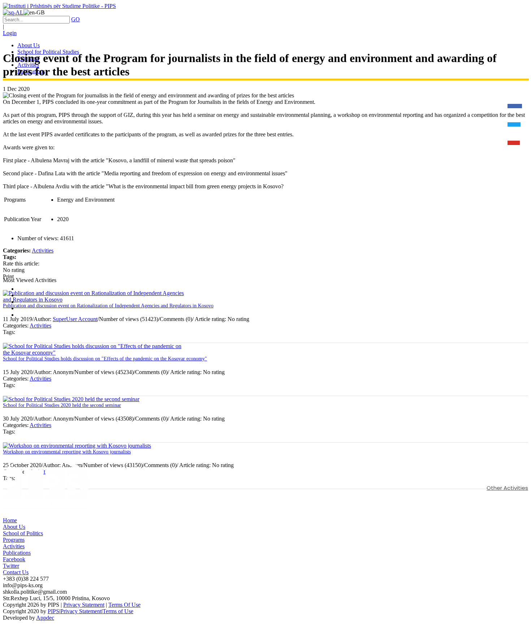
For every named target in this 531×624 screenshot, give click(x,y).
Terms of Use (118, 611)
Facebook (14, 559)
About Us (14, 527)
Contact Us (16, 572)
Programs (14, 540)
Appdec (45, 618)
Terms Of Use (124, 605)
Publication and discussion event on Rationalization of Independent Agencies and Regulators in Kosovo (108, 305)
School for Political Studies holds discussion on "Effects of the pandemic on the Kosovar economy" (105, 358)
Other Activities (507, 488)
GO (75, 19)
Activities (42, 250)
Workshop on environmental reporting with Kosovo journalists (67, 451)
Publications (17, 553)
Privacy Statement (83, 605)
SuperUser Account (75, 319)
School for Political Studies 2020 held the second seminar (62, 405)
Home (10, 520)
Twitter (11, 566)
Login (10, 33)
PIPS (53, 611)
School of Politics (23, 533)
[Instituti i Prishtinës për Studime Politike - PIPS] (59, 6)
